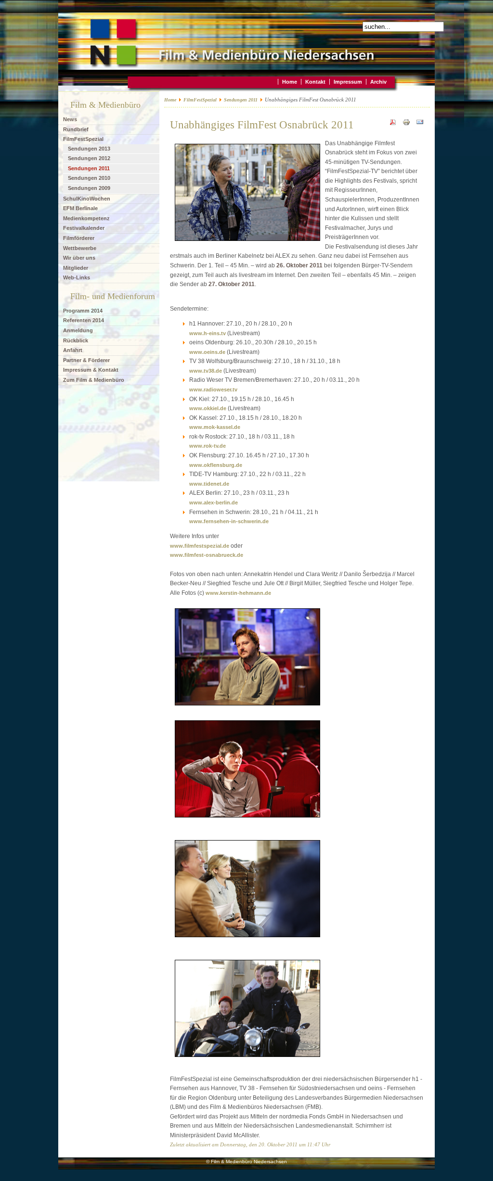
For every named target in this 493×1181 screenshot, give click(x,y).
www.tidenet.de (209, 484)
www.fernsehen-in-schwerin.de (229, 521)
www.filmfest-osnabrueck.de (206, 555)
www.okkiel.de (207, 408)
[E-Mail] (420, 124)
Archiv (378, 82)
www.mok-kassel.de (214, 427)
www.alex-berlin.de (213, 502)
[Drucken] (406, 124)
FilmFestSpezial (200, 99)
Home (289, 82)
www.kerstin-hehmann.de (238, 593)
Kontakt (315, 82)
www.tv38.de (205, 371)
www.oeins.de (207, 352)
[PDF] (393, 124)
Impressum (348, 82)
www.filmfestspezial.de (199, 546)
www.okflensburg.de (215, 465)
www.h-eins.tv (207, 333)
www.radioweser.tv (213, 389)
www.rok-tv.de (207, 446)
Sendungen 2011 (241, 99)
